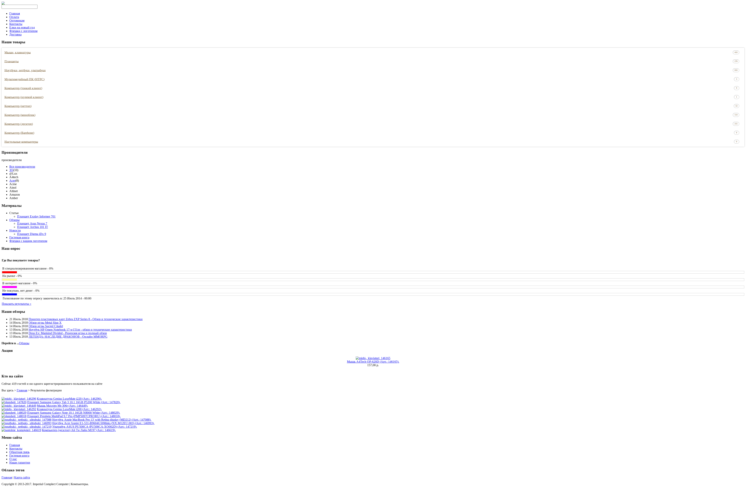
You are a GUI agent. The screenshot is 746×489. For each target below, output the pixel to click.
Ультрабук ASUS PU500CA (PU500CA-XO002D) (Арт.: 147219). (94, 426)
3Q (11, 170)
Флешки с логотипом (23, 31)
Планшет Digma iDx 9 (31, 234)
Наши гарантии (19, 462)
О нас (13, 459)
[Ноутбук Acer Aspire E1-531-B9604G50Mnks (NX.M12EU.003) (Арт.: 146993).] (26, 423)
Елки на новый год (22, 27)
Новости (15, 230)
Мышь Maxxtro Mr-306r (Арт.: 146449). (62, 405)
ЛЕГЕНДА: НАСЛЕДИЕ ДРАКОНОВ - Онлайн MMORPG (68, 336)
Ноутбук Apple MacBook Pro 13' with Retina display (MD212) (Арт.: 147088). (101, 419)
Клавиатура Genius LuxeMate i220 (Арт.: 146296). (69, 398)
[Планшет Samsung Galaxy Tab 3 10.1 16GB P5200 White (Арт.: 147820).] (14, 402)
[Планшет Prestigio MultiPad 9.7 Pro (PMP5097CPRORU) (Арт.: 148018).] (14, 416)
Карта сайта (22, 477)
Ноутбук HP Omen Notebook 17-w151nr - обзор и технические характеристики (80, 329)
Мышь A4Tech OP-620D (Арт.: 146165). (373, 361)
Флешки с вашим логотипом (28, 241)
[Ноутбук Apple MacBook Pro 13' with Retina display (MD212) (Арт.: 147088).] (26, 419)
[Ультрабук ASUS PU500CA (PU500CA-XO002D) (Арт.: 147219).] (26, 426)
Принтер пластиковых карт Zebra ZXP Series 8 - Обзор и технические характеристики (86, 319)
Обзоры (14, 220)
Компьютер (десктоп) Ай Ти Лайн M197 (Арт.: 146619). (79, 430)
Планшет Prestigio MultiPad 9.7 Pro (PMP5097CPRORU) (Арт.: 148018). (74, 416)
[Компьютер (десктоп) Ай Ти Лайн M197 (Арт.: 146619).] (21, 430)
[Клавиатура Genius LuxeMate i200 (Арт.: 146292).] (19, 409)
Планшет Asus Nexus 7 (32, 223)
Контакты (15, 24)
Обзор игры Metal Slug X (45, 322)
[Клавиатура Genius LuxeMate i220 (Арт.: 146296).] (19, 398)
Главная (14, 13)
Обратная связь (19, 452)
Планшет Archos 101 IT (32, 227)
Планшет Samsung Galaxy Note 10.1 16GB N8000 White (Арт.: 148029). (73, 412)
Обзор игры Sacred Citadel (46, 326)
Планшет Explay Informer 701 (36, 216)
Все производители (22, 166)
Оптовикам (16, 20)
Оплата (14, 17)
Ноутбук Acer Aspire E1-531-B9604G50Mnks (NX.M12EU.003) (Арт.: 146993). (103, 423)
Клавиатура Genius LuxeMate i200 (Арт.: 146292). (69, 409)
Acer (12, 180)
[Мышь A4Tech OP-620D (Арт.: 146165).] (373, 358)
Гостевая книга (19, 237)
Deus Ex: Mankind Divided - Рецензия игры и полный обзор (68, 333)
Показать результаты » (16, 303)
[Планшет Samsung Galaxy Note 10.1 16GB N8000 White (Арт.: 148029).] (14, 412)
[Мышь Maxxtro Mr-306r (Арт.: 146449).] (19, 405)
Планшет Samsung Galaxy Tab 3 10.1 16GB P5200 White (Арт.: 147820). (73, 402)
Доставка (15, 34)
